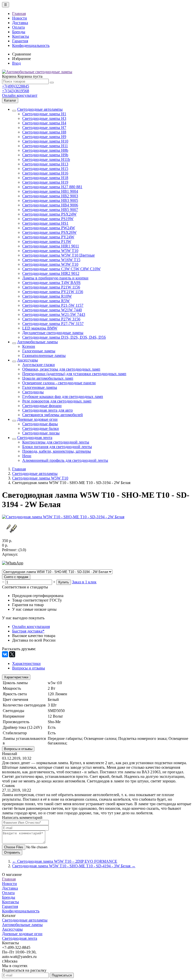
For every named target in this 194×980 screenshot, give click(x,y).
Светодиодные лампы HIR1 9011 (50, 246)
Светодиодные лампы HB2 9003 (50, 196)
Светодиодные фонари (42, 405)
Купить (63, 582)
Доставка (20, 23)
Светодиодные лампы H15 (45, 168)
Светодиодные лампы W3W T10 (50, 264)
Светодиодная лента (34, 437)
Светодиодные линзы (41, 433)
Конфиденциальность (31, 45)
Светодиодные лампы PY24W (48, 237)
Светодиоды (33, 392)
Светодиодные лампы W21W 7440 (52, 310)
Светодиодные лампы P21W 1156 (51, 287)
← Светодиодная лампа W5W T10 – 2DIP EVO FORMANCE (64, 861)
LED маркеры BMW (39, 328)
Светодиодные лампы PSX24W (49, 214)
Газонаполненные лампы (44, 355)
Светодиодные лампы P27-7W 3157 (53, 323)
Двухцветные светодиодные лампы (52, 333)
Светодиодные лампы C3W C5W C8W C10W (61, 269)
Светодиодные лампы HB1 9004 (50, 191)
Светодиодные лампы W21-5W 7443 (53, 314)
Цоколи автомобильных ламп (47, 378)
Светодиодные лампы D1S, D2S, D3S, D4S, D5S (64, 337)
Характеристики (16, 677)
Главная (19, 13)
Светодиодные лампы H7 (44, 127)
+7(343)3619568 (15, 91)
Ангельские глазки (38, 364)
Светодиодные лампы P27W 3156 (51, 319)
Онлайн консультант (19, 95)
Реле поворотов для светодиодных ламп (56, 401)
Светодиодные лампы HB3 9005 (50, 200)
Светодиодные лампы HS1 (45, 223)
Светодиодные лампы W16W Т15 (51, 260)
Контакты (20, 36)
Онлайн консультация (31, 626)
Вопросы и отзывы (18, 749)
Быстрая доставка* (28, 631)
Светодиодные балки (40, 428)
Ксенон (28, 346)
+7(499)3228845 (15, 86)
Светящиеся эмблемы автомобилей (52, 415)
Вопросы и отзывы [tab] (28, 668)
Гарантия (20, 41)
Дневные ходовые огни (37, 419)
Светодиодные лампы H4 (44, 123)
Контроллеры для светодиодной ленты (55, 442)
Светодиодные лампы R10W (47, 296)
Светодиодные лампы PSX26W (49, 232)
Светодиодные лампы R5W (46, 301)
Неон (26, 456)
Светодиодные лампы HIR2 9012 (50, 273)
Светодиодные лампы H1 (44, 114)
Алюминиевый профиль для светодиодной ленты (65, 460)
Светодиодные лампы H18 (45, 178)
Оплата (18, 27)
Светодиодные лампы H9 (44, 136)
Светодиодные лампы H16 (45, 173)
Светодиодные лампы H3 (44, 118)
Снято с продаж (16, 577)
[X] (12, 654)
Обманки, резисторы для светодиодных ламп (61, 369)
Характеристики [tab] (26, 663)
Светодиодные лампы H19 (45, 182)
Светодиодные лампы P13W (46, 241)
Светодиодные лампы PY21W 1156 (52, 292)
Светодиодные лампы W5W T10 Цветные (58, 255)
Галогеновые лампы (39, 387)
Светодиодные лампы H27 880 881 (52, 187)
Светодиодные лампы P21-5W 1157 (52, 305)
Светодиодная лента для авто (47, 410)
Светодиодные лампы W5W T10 (50, 250)
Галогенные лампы (38, 351)
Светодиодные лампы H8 (44, 132)
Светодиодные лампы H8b (45, 150)
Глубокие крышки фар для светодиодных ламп (62, 396)
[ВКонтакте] (5, 654)
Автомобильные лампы (37, 342)
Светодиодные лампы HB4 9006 (50, 205)
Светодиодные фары (40, 424)
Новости (19, 18)
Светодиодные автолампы (40, 109)
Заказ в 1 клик (84, 582)
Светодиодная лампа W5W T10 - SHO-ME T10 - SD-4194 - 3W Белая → (73, 866)
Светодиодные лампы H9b (45, 155)
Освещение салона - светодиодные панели (59, 383)
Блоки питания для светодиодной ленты (57, 447)
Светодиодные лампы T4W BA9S (51, 282)
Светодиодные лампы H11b (46, 159)
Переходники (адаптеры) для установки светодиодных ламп (74, 374)
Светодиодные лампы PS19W (48, 219)
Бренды (18, 32)
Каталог (10, 100)
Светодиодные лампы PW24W (48, 228)
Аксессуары (27, 360)
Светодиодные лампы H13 (45, 164)
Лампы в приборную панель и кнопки (55, 278)
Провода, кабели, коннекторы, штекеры (56, 451)
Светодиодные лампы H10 (45, 141)
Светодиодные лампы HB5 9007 (50, 209)
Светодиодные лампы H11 (45, 146)
